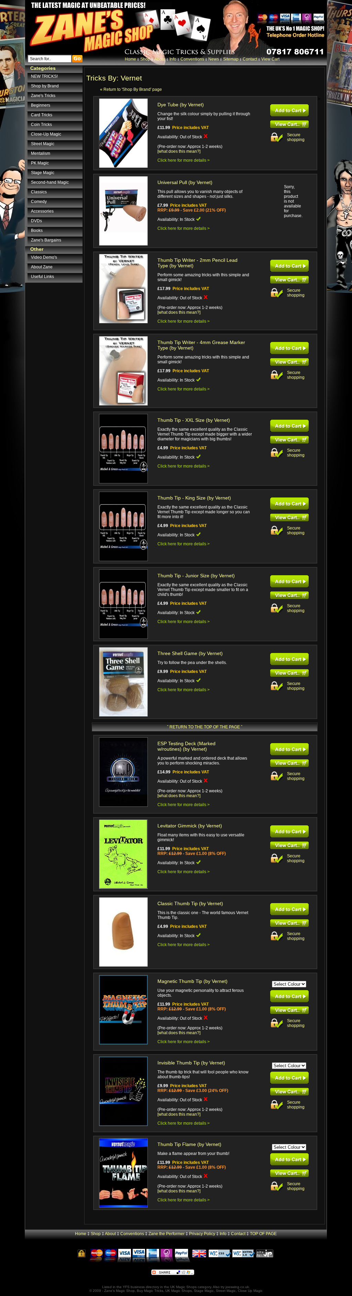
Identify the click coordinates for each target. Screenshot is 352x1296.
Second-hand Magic (50, 182)
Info (172, 59)
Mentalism (40, 153)
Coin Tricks (41, 124)
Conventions (192, 59)
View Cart (270, 59)
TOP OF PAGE (263, 1233)
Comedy (39, 201)
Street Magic (42, 143)
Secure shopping (296, 137)
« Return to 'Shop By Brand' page (131, 89)
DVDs (36, 220)
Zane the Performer (166, 1233)
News (213, 59)
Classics (39, 192)
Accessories (42, 211)
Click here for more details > (183, 160)
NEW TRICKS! (44, 76)
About (159, 59)
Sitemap (231, 59)
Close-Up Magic (46, 134)
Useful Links (42, 276)
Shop (145, 59)
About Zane (42, 267)
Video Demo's (44, 257)
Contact (250, 59)
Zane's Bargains (46, 240)
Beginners (40, 105)
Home (130, 59)
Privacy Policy (202, 1233)
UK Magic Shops (183, 1287)
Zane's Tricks (43, 95)
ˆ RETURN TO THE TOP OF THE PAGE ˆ (204, 727)
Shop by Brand (45, 86)
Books (37, 230)
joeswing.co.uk (237, 1287)
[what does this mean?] (178, 151)
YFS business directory (141, 1287)
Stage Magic (42, 172)
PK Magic (40, 163)
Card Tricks (41, 115)
